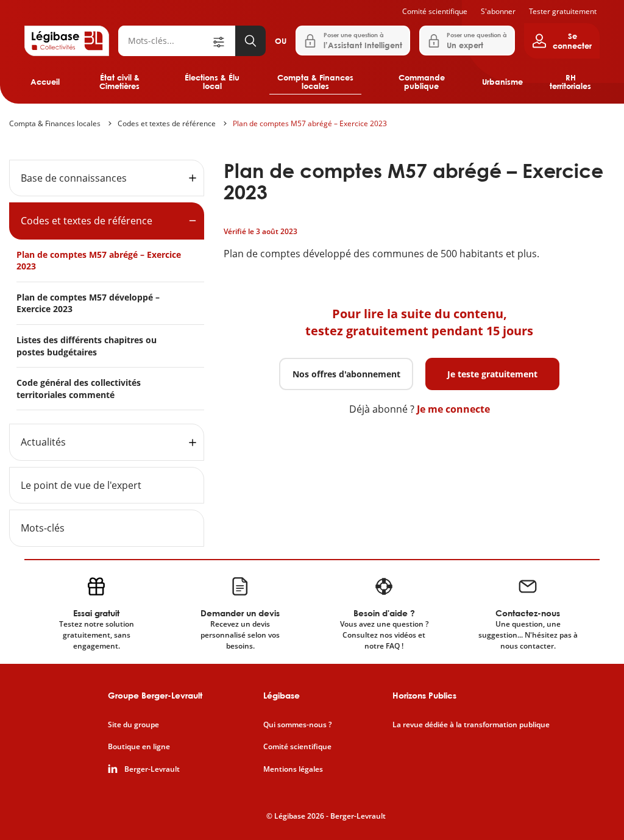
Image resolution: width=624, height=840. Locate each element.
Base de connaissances (74, 178)
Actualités (43, 442)
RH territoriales (570, 82)
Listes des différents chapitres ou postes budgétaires (86, 346)
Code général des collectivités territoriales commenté (78, 388)
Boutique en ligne (139, 747)
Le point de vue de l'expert (81, 485)
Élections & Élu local (212, 82)
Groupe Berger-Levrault (155, 695)
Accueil (45, 82)
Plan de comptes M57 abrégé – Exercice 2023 (310, 123)
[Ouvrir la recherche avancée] (223, 41)
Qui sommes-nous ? (297, 725)
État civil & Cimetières (119, 82)
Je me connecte (453, 409)
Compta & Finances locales (315, 82)
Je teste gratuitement (492, 374)
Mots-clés (43, 528)
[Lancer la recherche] (250, 41)
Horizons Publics (424, 695)
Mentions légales (293, 769)
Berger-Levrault (152, 769)
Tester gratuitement (563, 11)
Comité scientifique (434, 11)
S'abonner (498, 11)
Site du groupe (133, 725)
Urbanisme (502, 82)
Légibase (281, 695)
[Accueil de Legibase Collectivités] (66, 41)
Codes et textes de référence (167, 123)
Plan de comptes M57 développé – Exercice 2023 (88, 303)
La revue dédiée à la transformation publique (471, 725)
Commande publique (422, 82)
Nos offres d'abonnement (346, 374)
